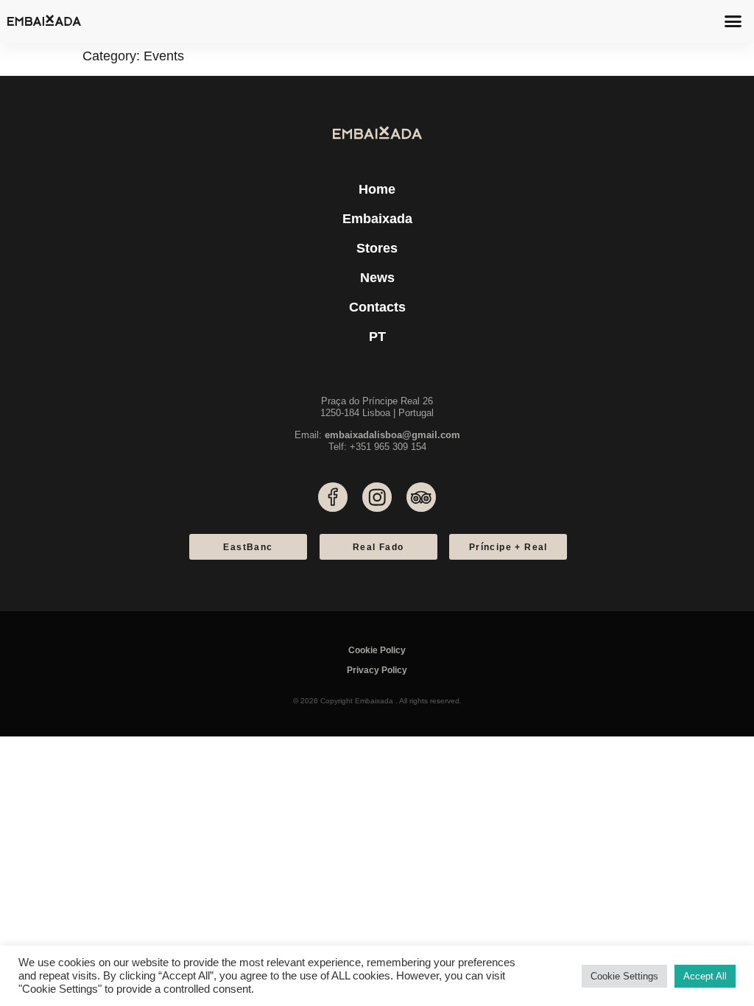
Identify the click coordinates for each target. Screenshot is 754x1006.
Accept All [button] (705, 976)
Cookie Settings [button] (624, 976)
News (377, 277)
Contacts (377, 307)
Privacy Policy (377, 670)
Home (377, 189)
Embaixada (377, 218)
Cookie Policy (377, 650)
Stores (377, 248)
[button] (733, 21)
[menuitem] (377, 336)
